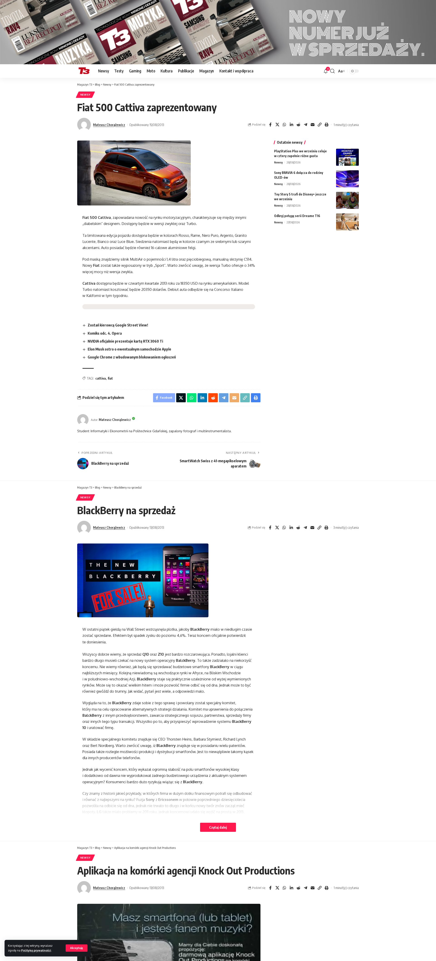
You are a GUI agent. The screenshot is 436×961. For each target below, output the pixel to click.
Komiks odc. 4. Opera (105, 333)
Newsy (85, 94)
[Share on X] (277, 124)
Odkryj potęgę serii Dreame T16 (297, 216)
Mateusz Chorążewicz (109, 125)
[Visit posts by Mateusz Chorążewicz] (84, 124)
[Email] (312, 124)
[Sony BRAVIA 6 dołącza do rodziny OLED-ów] (347, 178)
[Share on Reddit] (298, 124)
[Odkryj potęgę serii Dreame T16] (347, 221)
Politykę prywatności (36, 950)
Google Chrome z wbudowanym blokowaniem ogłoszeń (132, 357)
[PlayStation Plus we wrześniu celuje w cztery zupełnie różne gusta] (347, 157)
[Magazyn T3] (84, 71)
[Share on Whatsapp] (284, 124)
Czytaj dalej (218, 827)
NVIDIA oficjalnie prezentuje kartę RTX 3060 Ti (125, 341)
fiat (110, 378)
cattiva (100, 378)
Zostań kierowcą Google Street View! (118, 325)
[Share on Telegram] (305, 124)
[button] (76, 948)
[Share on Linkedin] (291, 124)
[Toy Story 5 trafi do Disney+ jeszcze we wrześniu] (347, 200)
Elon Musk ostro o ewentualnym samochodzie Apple (129, 349)
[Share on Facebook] (270, 124)
